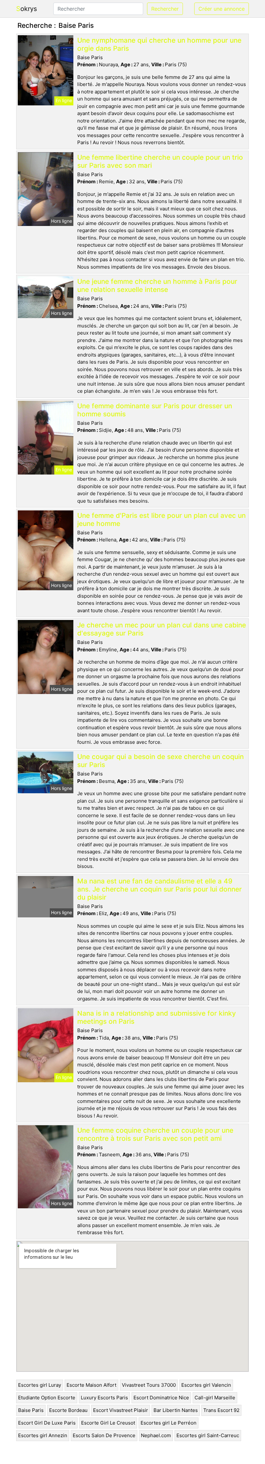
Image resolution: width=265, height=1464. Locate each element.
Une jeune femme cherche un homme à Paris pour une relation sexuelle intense (157, 285)
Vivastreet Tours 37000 (149, 1385)
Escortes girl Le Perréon (168, 1423)
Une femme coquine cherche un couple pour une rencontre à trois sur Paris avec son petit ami (155, 1134)
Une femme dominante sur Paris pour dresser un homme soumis (154, 410)
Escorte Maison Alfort (91, 1385)
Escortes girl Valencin (206, 1385)
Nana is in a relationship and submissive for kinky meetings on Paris (156, 1017)
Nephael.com (156, 1435)
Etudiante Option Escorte (46, 1398)
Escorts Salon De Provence (104, 1435)
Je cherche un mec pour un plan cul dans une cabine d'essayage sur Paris (161, 629)
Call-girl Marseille (215, 1398)
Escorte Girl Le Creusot (108, 1423)
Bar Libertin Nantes (176, 1410)
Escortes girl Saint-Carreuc (207, 1435)
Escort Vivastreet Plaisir (120, 1410)
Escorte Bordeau (68, 1410)
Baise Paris (31, 1410)
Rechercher (165, 8)
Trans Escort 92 (221, 1410)
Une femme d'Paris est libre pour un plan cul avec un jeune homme (161, 519)
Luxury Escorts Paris (104, 1398)
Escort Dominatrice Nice (161, 1398)
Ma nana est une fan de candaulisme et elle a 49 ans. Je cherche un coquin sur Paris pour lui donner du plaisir (159, 889)
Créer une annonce (221, 8)
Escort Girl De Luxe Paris (47, 1423)
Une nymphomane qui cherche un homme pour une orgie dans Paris (159, 44)
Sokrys (26, 9)
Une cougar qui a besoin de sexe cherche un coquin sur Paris (160, 761)
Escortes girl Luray (39, 1385)
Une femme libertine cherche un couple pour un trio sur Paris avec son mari (160, 161)
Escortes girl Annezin (42, 1435)
